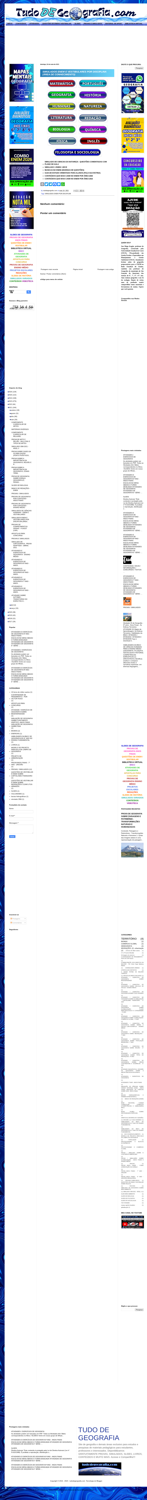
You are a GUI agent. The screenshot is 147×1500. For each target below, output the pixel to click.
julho (13, 416)
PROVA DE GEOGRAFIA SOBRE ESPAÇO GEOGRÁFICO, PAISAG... (21, 479)
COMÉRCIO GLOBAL (129, 944)
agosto (13, 413)
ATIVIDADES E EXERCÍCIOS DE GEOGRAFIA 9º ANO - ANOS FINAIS (131, 515)
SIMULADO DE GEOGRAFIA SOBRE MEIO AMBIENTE (132, 1188)
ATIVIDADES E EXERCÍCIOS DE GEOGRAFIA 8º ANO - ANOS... (21, 571)
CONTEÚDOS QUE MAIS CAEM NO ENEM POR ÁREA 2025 (69, 176)
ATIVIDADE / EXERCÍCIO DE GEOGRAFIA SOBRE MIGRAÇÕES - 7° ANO (132, 1033)
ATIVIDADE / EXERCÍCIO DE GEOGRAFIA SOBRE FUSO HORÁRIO (132, 992)
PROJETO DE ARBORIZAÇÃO (17, 757)
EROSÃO (126, 1120)
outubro (14, 410)
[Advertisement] (78, 43)
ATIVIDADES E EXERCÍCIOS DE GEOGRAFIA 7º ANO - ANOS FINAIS (131, 579)
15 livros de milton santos (20, 692)
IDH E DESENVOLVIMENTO (132, 1134)
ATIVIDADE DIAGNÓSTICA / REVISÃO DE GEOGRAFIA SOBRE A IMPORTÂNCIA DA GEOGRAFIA (132, 1071)
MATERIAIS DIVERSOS (21, 429)
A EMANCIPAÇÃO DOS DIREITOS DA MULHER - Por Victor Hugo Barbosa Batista (132, 964)
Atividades (21, 1490)
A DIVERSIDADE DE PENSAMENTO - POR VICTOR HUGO (19, 697)
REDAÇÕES (21, 273)
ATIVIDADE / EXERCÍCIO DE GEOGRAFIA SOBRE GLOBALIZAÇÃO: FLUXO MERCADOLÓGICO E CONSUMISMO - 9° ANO (132, 1009)
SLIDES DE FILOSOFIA (128, 1198)
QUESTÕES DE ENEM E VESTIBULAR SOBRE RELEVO (132, 1182)
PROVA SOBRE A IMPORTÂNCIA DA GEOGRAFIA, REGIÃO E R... (22, 461)
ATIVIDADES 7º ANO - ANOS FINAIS (131, 1082)
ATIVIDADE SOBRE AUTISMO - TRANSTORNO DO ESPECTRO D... (20, 598)
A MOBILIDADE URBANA (132, 968)
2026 (11, 392)
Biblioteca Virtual (88, 1490)
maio (13, 419)
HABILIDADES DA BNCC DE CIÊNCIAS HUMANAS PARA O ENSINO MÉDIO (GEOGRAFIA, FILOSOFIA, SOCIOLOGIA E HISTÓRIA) (133, 649)
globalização (124, 1207)
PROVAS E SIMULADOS (93, 23)
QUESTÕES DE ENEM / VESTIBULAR (21, 244)
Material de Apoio (74, 1490)
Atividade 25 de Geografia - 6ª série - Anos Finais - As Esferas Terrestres (133, 625)
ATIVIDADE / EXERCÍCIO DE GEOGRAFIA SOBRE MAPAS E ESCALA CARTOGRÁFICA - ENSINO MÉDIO (132, 1026)
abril (12, 605)
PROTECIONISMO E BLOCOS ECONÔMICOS (132, 1142)
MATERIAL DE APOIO (113, 23)
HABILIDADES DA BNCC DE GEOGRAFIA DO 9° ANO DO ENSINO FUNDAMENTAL (132, 1130)
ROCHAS (132, 1186)
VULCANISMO (16, 794)
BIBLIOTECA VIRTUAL (133, 23)
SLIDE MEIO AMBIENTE (128, 1194)
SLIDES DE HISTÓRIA (21, 276)
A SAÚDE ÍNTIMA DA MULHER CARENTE (132, 972)
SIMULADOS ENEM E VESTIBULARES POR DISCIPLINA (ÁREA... (21, 519)
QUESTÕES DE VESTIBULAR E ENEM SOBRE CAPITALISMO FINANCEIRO (22, 774)
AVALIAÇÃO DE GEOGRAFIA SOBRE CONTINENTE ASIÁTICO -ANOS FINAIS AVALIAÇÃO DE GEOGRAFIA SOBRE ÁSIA (22, 722)
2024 (11, 398)
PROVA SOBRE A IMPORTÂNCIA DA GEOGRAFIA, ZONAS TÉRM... (21, 470)
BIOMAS (14, 731)
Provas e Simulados (61, 1490)
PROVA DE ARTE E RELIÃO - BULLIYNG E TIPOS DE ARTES (21, 441)
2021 (11, 407)
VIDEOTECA (27, 281)
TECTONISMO (125, 1203)
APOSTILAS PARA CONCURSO (21, 260)
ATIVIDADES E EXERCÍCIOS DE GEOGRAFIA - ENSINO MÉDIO (21, 553)
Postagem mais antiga (106, 269)
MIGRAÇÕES (126, 948)
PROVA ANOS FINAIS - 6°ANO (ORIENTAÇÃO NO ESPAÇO (132, 1166)
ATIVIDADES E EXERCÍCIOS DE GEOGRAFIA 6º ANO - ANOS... (21, 589)
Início (6, 1490)
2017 (11, 621)
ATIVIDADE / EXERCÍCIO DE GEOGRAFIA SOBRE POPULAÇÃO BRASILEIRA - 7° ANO (132, 1040)
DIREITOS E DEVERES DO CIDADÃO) (132, 1117)
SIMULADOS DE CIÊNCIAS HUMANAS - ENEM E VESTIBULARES (22, 512)
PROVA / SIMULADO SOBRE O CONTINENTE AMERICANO (132, 1153)
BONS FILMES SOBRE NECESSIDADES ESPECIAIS (132, 1112)
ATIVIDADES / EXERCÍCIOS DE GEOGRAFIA (21, 651)
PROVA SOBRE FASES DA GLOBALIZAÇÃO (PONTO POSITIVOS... (22, 453)
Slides (51, 1490)
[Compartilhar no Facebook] (81, 191)
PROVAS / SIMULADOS (21, 493)
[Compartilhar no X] (79, 191)
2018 (11, 618)
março (13, 608)
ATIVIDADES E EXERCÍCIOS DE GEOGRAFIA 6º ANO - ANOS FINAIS (21, 634)
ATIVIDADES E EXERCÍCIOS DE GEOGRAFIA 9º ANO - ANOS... (21, 562)
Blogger (99, 1481)
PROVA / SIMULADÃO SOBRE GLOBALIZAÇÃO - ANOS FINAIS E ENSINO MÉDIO (132, 1160)
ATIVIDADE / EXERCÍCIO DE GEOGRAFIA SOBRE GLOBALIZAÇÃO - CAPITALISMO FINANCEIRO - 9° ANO (132, 1000)
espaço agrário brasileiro (128, 1205)
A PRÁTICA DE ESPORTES (129, 970)
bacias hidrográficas (18, 796)
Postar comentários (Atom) (56, 274)
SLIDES (77, 23)
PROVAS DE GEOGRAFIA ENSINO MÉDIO (21, 266)
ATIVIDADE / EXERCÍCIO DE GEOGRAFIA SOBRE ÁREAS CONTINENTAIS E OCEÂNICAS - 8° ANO (132, 1063)
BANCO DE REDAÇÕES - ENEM (21, 489)
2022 (11, 404)
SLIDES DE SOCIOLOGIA (128, 1200)
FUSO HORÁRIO (136, 1120)
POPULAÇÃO (132, 1139)
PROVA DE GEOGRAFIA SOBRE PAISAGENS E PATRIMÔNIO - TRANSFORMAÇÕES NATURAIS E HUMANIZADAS (131, 820)
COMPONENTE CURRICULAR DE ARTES (19, 424)
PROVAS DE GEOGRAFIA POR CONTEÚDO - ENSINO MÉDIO (21, 505)
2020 (11, 612)
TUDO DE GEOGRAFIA (98, 1434)
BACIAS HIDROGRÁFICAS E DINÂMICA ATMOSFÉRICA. (132, 1095)
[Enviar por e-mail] (74, 191)
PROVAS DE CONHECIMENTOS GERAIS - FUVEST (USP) (20, 527)
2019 (11, 615)
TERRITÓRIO (129, 938)
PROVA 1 (132, 1163)
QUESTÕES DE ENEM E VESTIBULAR (56, 23)
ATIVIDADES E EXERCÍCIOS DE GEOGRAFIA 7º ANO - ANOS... (21, 580)
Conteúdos (13, 1490)
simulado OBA (16, 799)
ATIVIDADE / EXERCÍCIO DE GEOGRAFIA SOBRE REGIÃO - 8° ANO (132, 1048)
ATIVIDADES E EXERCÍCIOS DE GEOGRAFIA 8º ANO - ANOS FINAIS (21, 670)
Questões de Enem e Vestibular (36, 1490)
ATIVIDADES (34, 23)
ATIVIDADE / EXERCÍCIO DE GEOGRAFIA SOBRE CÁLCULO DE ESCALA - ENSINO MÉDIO (132, 986)
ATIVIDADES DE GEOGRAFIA (21, 255)
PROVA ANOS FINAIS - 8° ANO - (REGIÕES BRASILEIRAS (132, 1177)
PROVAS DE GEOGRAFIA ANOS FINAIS (21, 238)
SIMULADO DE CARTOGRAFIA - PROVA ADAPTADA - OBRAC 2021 (22, 544)
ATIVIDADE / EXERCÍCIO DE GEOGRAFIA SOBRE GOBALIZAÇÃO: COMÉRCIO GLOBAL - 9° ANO (132, 1018)
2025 (11, 395)
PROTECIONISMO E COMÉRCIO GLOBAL (132, 1147)
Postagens (16, 919)
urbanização (139, 948)
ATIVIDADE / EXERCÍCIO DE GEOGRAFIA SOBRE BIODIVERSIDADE (21, 712)
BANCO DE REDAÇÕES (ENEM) (134, 1099)
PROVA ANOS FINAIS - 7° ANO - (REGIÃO (20, 764)
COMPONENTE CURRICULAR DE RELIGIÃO (19, 434)
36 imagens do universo (127, 955)
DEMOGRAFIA (126, 946)
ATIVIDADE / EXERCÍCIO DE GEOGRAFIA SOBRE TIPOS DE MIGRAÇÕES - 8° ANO (132, 1055)
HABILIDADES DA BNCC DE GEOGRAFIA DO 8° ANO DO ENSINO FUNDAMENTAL (21, 738)
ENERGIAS (15, 733)
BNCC (21, 251)
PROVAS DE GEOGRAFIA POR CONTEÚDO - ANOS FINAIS (21, 498)
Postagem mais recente (49, 269)
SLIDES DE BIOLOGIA (20, 485)
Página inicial (78, 269)
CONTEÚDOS (21, 23)
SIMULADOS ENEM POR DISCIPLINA (58, 194)
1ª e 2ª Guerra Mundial (127, 953)
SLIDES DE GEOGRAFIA (21, 235)
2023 (11, 401)
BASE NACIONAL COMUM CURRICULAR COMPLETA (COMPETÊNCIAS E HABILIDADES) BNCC (132, 1105)
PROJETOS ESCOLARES (21, 270)
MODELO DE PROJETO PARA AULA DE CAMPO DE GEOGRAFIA (21, 749)
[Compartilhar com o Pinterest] (83, 191)
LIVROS (14, 745)
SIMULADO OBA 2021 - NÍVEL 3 (21, 447)
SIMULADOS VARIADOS (21, 278)
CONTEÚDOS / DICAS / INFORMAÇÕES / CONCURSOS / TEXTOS (132, 568)
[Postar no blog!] (77, 191)
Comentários (17, 923)
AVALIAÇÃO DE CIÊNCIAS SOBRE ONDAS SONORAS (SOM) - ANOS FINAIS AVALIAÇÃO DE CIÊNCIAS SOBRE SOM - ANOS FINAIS (132, 1089)
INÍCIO (9, 23)
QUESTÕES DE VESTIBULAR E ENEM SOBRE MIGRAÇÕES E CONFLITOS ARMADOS (22, 783)
